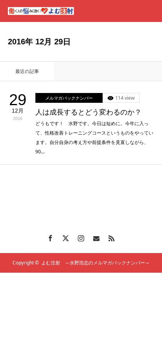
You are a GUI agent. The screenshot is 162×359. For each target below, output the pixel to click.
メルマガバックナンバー (69, 98)
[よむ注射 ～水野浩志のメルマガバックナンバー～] (41, 11)
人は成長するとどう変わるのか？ (88, 112)
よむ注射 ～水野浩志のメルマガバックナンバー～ (95, 262)
